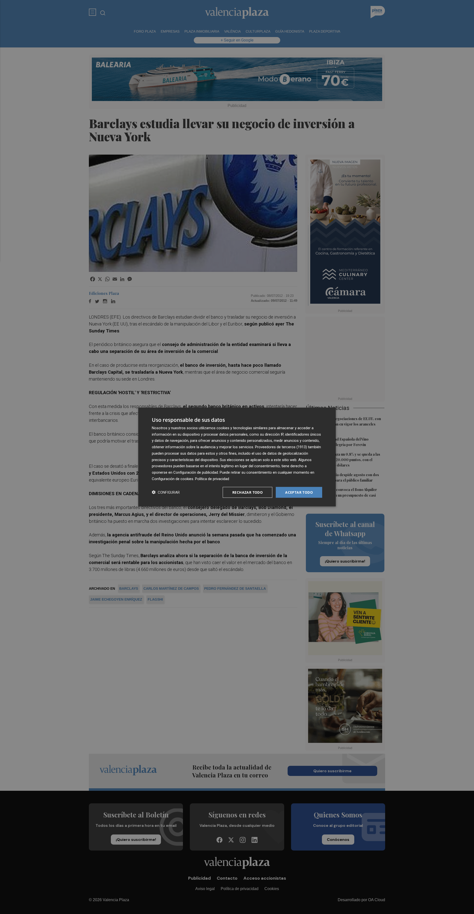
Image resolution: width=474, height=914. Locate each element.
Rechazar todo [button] (247, 492)
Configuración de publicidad (195, 472)
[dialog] (237, 457)
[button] (166, 492)
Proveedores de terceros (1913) (281, 447)
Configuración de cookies (172, 478)
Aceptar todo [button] (299, 492)
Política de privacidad (212, 478)
